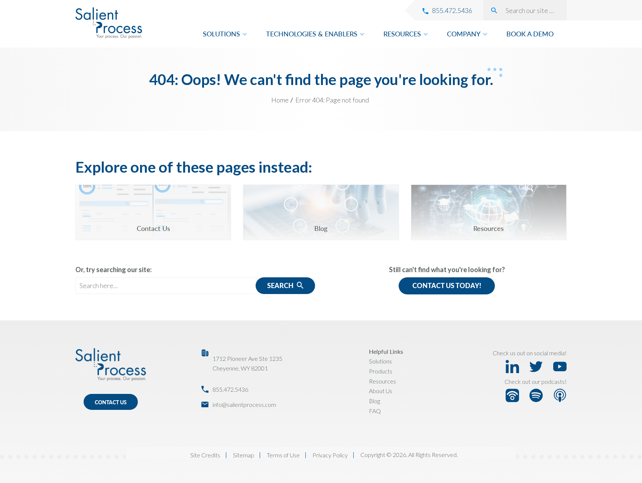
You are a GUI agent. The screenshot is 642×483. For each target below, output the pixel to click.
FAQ (375, 410)
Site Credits (205, 455)
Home (280, 100)
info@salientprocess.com (244, 404)
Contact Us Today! (446, 285)
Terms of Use (283, 455)
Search (281, 285)
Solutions (380, 361)
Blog (374, 400)
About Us (380, 390)
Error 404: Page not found (332, 100)
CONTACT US (111, 402)
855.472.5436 (230, 389)
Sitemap (243, 455)
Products (380, 371)
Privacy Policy (330, 455)
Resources (382, 381)
